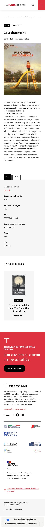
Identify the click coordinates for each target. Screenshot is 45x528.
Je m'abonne (14, 368)
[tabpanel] (22, 216)
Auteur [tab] (16, 176)
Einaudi (7, 190)
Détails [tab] (7, 176)
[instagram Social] (22, 414)
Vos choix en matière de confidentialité (25, 520)
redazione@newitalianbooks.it (15, 409)
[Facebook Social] (17, 414)
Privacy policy (8, 509)
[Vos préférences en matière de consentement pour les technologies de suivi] (20, 523)
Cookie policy (18, 509)
